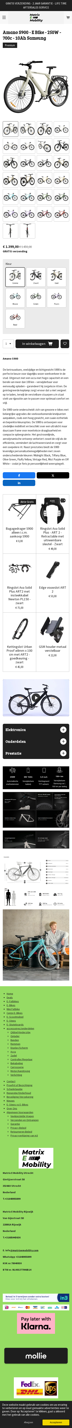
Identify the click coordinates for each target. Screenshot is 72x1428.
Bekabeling (17, 1063)
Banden (15, 1040)
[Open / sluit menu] (4, 17)
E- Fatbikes (13, 1001)
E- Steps (11, 1020)
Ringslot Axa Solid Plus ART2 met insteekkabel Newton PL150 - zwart (19, 595)
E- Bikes (11, 1005)
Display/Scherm (19, 1047)
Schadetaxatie (15, 1089)
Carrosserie (17, 1067)
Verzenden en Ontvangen (25, 1120)
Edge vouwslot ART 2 (52, 589)
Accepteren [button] (56, 1422)
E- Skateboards (15, 1024)
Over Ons (12, 1108)
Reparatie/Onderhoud (19, 1093)
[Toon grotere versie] (36, 810)
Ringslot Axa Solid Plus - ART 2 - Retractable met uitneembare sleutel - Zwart (52, 536)
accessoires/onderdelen (20, 1028)
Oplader (15, 1036)
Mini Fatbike (13, 1009)
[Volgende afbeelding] (63, 86)
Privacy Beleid (18, 1127)
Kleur (9, 264)
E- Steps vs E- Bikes (17, 1104)
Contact (11, 1081)
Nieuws (11, 1100)
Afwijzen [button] (28, 1422)
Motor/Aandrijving (20, 1071)
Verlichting (16, 1075)
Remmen (15, 1044)
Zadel (14, 1055)
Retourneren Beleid (21, 1131)
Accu (13, 1051)
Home (10, 993)
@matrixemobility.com (24, 1250)
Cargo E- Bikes (15, 1013)
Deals (10, 997)
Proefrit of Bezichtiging (19, 1085)
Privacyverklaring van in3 (24, 1135)
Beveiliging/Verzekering (20, 1096)
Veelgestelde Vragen (22, 1116)
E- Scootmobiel (15, 1016)
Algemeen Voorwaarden (20, 1112)
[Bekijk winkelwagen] (68, 17)
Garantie (15, 1124)
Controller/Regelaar (21, 1059)
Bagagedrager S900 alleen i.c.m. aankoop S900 (19, 532)
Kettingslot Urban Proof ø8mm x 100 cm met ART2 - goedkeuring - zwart (19, 654)
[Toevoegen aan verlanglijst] (65, 343)
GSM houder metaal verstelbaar (52, 648)
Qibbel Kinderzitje (20, 1032)
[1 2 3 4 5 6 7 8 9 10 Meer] (8, 343)
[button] (10, 129)
